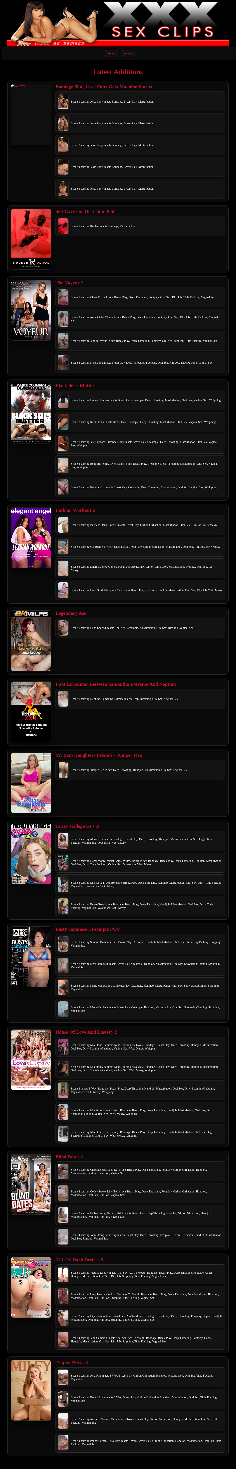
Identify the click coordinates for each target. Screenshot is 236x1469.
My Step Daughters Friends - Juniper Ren (98, 755)
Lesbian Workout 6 (75, 510)
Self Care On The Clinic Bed (84, 211)
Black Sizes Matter (75, 385)
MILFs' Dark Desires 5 (79, 1259)
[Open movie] (31, 114)
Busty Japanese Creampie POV (87, 929)
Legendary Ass (70, 613)
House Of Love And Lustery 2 (86, 1032)
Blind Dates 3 (69, 1156)
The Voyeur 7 (69, 282)
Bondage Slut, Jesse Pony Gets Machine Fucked (104, 86)
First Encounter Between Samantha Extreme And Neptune (116, 684)
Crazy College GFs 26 (78, 826)
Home (111, 53)
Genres (128, 53)
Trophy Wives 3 (71, 1362)
